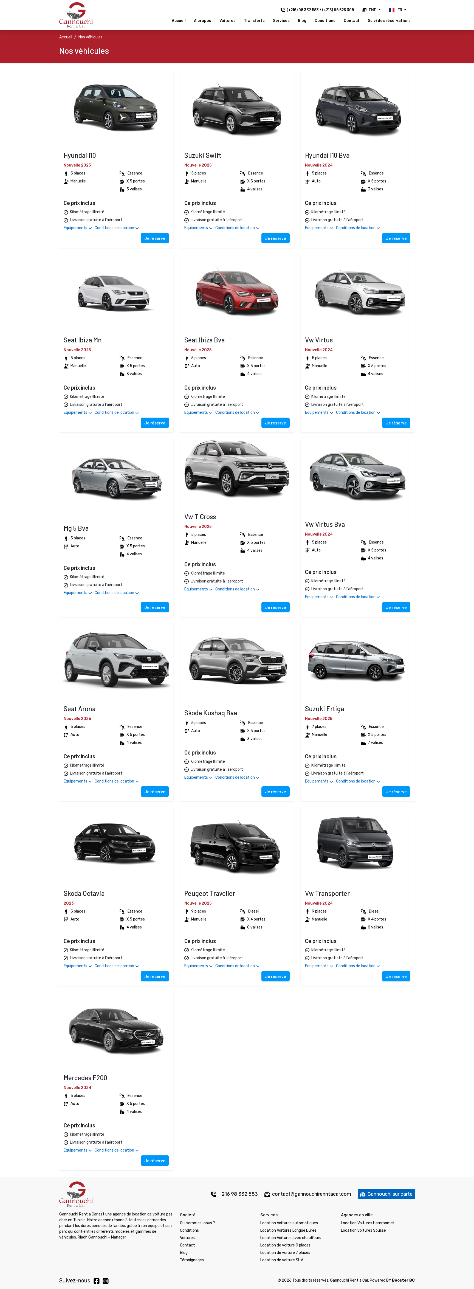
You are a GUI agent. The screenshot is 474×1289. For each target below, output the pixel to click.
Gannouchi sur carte (389, 1194)
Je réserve (154, 238)
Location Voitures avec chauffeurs (290, 1237)
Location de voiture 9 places (285, 1245)
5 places (77, 173)
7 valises (375, 742)
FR (400, 9)
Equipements (76, 228)
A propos (202, 20)
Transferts (254, 20)
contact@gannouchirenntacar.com (311, 1194)
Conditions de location (115, 228)
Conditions (325, 20)
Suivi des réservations (389, 20)
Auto (316, 181)
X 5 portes (135, 181)
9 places (198, 911)
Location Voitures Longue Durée (288, 1230)
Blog (302, 20)
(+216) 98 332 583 (303, 9)
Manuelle (78, 181)
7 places (319, 726)
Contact (352, 20)
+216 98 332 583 (237, 1194)
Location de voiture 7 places (285, 1252)
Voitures (227, 20)
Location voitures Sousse (363, 1230)
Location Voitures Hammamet (368, 1223)
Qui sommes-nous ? (197, 1223)
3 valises (134, 189)
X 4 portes (256, 919)
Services (281, 20)
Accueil (179, 20)
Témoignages (192, 1260)
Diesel (253, 911)
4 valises (255, 189)
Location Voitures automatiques (289, 1223)
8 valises (255, 927)
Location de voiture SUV (281, 1260)
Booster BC (403, 1280)
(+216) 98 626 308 (338, 9)
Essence (135, 173)
